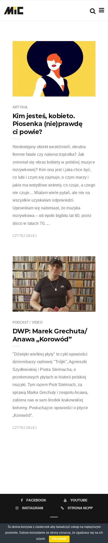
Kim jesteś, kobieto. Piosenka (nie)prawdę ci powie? (47, 124)
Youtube (78, 500)
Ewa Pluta (36, 91)
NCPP (33, 306)
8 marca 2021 (79, 91)
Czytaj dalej (25, 236)
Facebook (36, 500)
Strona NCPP (80, 508)
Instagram (32, 508)
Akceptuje (59, 538)
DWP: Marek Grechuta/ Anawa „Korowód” (50, 335)
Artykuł (20, 107)
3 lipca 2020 (80, 306)
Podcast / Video (27, 322)
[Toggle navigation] (100, 10)
